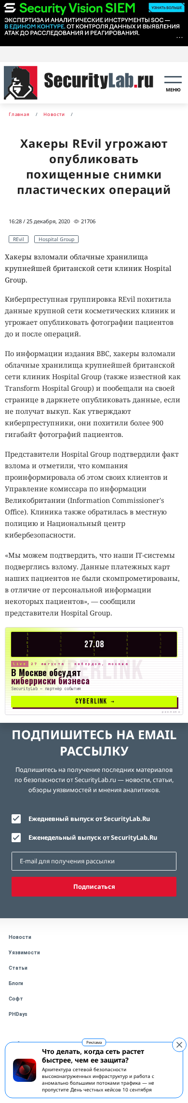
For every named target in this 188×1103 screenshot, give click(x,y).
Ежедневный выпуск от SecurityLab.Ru (89, 818)
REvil (18, 239)
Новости (20, 937)
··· (179, 37)
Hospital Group (56, 239)
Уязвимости (24, 952)
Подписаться (94, 886)
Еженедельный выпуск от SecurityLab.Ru (92, 837)
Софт (16, 999)
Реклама (94, 1042)
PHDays (18, 1014)
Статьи (18, 968)
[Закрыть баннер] (179, 1045)
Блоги (16, 983)
